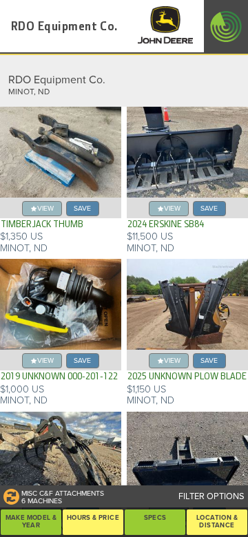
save (82, 208)
